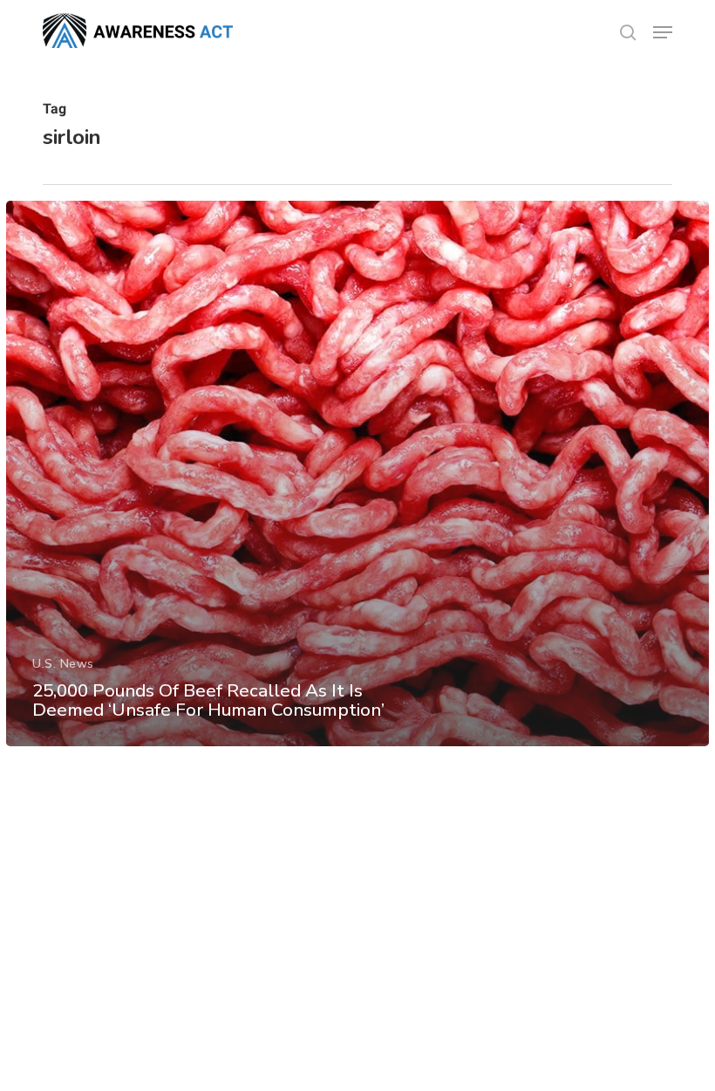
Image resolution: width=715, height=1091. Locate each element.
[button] (662, 32)
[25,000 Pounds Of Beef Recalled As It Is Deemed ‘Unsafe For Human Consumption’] (357, 473)
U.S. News (63, 663)
